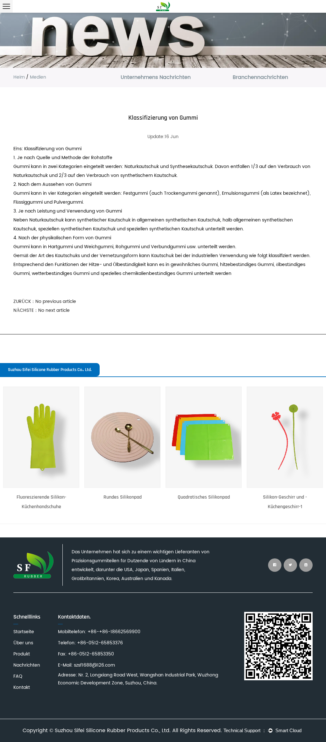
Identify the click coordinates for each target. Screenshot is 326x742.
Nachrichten (26, 665)
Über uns (23, 643)
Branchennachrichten (260, 77)
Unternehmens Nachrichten (156, 77)
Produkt (21, 654)
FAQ (17, 676)
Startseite (23, 631)
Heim (19, 77)
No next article (54, 310)
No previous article (55, 301)
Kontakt (21, 687)
